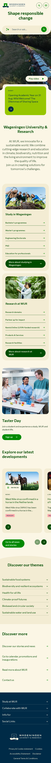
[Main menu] (46, 5)
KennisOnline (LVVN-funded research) (22, 327)
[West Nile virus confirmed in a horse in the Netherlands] (8, 527)
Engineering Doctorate (15, 238)
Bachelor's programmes (16, 223)
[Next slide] (44, 542)
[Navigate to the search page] (39, 5)
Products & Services (14, 335)
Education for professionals (17, 253)
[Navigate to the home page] (13, 5)
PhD (7, 246)
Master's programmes (15, 230)
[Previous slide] (37, 542)
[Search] (44, 29)
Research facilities (13, 343)
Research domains (13, 312)
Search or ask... (19, 29)
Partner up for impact (15, 320)
